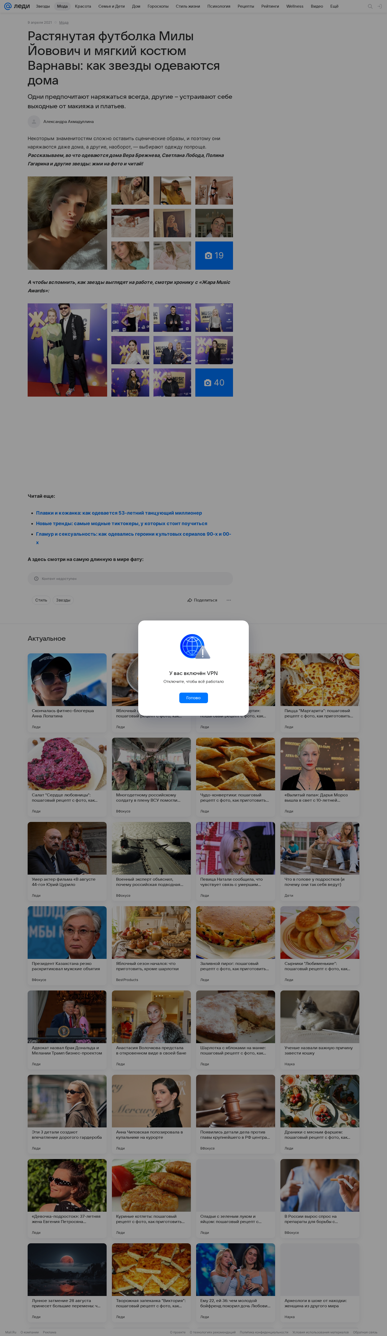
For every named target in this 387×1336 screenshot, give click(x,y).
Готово (193, 698)
